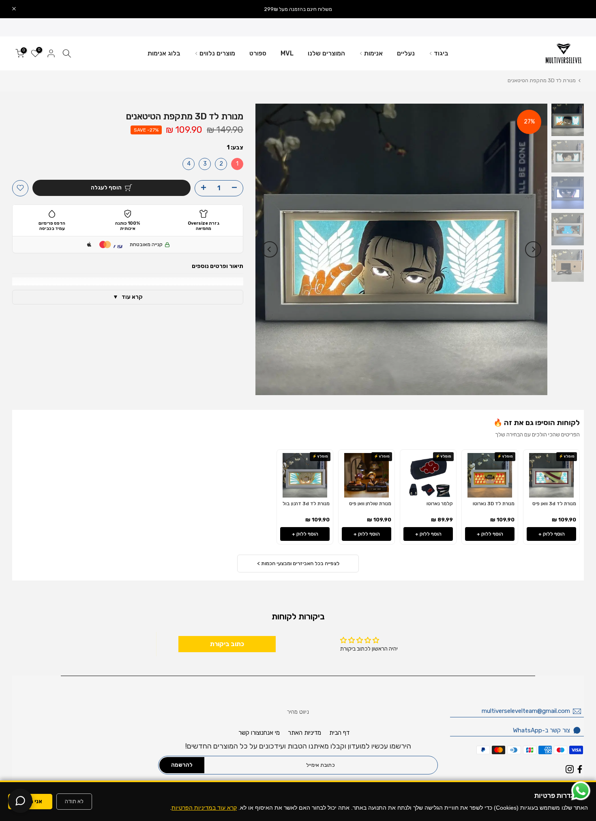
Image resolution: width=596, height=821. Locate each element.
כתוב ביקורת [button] (227, 644)
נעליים (406, 53)
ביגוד (441, 53)
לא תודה (74, 801)
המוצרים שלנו (326, 53)
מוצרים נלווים (217, 53)
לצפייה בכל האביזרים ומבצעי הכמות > (298, 563)
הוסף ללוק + (551, 534)
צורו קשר (249, 732)
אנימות (373, 53)
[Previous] (533, 249)
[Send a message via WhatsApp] (581, 791)
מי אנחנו (270, 732)
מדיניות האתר (304, 732)
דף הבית (339, 732)
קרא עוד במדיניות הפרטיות (204, 807)
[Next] (270, 249)
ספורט (257, 53)
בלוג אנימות (164, 53)
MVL (287, 53)
